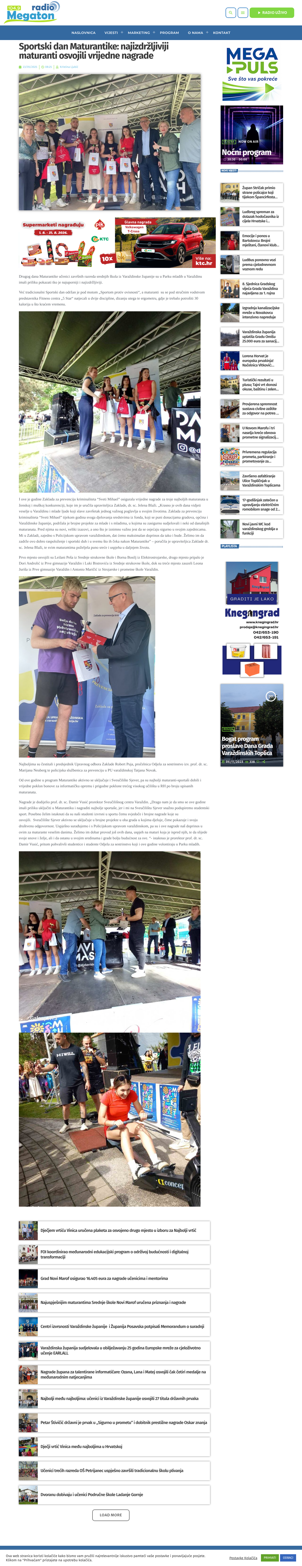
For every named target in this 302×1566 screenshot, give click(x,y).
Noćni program (246, 152)
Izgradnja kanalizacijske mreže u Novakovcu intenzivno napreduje (260, 312)
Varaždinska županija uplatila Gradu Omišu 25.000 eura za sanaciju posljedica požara (260, 339)
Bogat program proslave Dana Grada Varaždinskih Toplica (247, 746)
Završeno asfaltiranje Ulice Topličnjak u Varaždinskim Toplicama (261, 480)
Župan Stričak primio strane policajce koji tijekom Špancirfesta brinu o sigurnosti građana (258, 197)
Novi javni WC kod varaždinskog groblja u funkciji (260, 529)
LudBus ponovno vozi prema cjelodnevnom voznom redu (259, 264)
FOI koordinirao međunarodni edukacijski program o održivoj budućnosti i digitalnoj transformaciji (114, 1254)
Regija (228, 729)
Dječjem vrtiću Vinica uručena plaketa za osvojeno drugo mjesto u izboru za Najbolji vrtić (118, 1230)
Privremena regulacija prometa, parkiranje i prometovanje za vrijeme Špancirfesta (259, 459)
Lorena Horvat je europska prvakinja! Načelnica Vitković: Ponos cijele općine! (257, 363)
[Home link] (32, 12)
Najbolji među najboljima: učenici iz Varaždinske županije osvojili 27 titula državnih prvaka (120, 1398)
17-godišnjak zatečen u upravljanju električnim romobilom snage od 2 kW (260, 507)
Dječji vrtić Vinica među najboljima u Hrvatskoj (81, 1446)
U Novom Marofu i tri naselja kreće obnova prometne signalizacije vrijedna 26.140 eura (260, 435)
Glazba (229, 142)
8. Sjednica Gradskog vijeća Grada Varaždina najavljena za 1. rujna (260, 288)
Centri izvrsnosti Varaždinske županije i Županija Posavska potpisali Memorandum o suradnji (122, 1326)
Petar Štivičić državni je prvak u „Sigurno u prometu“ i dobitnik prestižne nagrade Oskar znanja (124, 1422)
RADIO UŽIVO (272, 12)
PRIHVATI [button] (270, 1558)
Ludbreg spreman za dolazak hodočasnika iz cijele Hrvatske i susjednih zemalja (260, 219)
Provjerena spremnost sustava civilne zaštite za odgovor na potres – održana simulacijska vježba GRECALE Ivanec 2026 (260, 415)
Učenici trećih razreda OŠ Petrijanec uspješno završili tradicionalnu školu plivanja (112, 1470)
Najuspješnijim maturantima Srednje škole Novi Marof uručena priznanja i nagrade (113, 1302)
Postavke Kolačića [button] (243, 1558)
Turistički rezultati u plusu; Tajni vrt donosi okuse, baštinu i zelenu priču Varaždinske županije (260, 389)
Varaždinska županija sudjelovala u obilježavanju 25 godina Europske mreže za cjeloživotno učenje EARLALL (121, 1350)
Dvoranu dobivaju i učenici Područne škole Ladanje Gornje (92, 1494)
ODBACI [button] (288, 1558)
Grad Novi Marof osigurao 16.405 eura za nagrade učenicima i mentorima (104, 1278)
